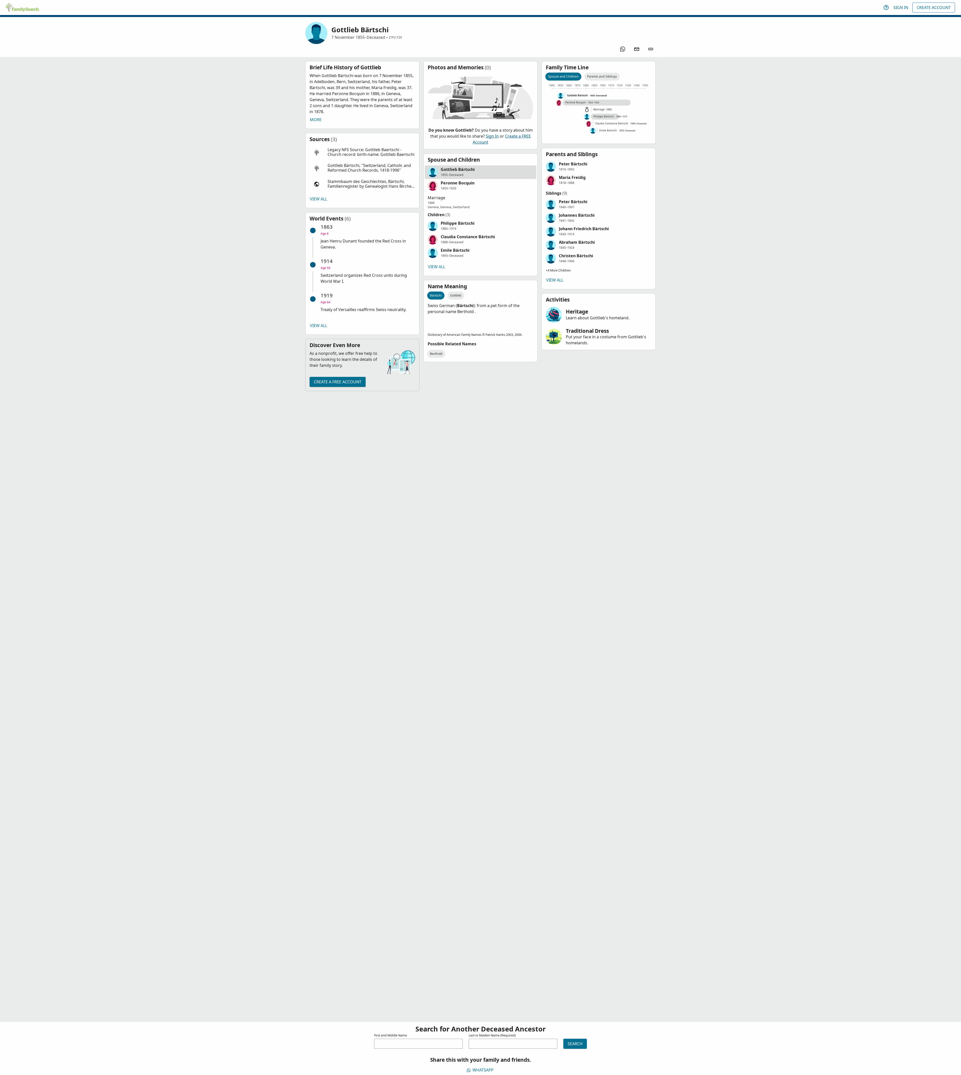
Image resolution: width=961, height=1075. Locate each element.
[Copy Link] (651, 49)
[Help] (886, 8)
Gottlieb (455, 295)
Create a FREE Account (337, 382)
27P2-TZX (395, 37)
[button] (362, 152)
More (316, 119)
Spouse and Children (563, 76)
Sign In (900, 7)
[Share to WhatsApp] (623, 49)
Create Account (934, 7)
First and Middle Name (390, 1035)
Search (575, 1043)
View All (318, 199)
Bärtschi (436, 295)
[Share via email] (637, 49)
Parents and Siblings (602, 76)
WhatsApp (483, 1070)
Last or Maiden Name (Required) (492, 1035)
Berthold (436, 354)
